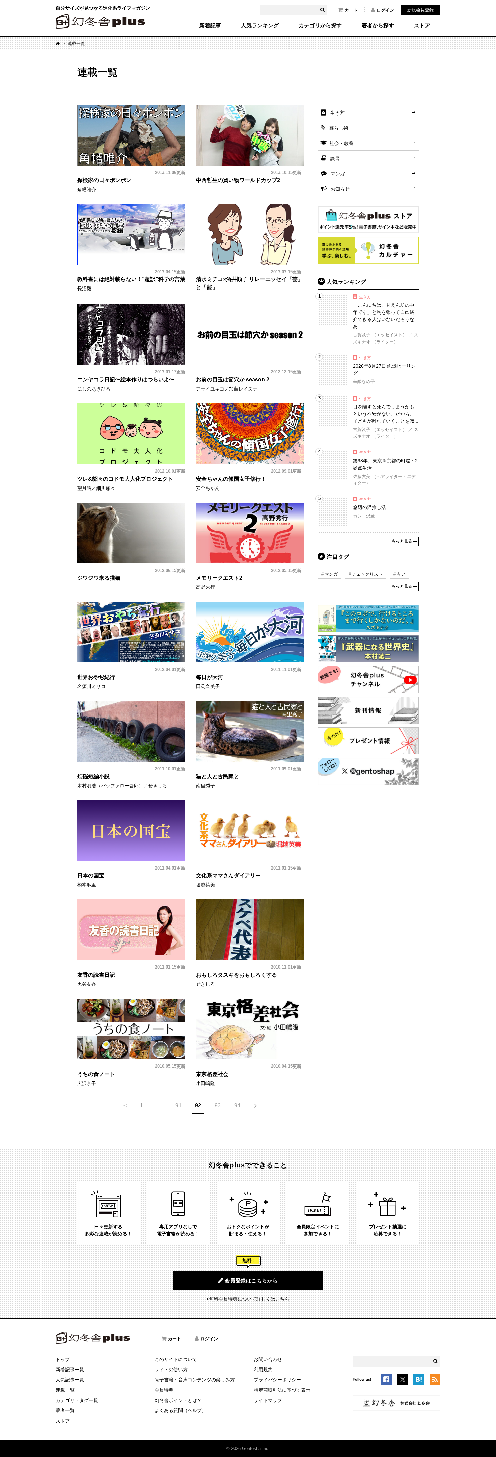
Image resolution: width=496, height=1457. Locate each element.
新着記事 (210, 25)
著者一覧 (65, 1410)
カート (351, 10)
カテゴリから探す (320, 25)
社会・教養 (341, 143)
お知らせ (340, 189)
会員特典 (164, 1390)
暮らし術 (338, 128)
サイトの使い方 (171, 1369)
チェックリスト (367, 574)
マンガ (338, 173)
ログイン (385, 10)
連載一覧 (65, 1390)
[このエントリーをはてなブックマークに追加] (418, 1380)
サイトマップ (268, 1400)
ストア (422, 25)
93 (218, 1105)
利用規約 (263, 1369)
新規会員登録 (420, 9)
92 (198, 1105)
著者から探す (378, 25)
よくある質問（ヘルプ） (180, 1410)
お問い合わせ (268, 1359)
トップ (63, 1359)
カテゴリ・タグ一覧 (77, 1400)
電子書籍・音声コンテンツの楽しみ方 (195, 1379)
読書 (335, 158)
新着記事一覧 (70, 1369)
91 (178, 1105)
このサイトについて (176, 1359)
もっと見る (402, 541)
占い (401, 574)
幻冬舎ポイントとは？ (178, 1400)
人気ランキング (260, 25)
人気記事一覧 (70, 1379)
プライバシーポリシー (277, 1379)
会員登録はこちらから (251, 1280)
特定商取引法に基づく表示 (282, 1390)
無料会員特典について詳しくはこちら (249, 1299)
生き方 (337, 113)
